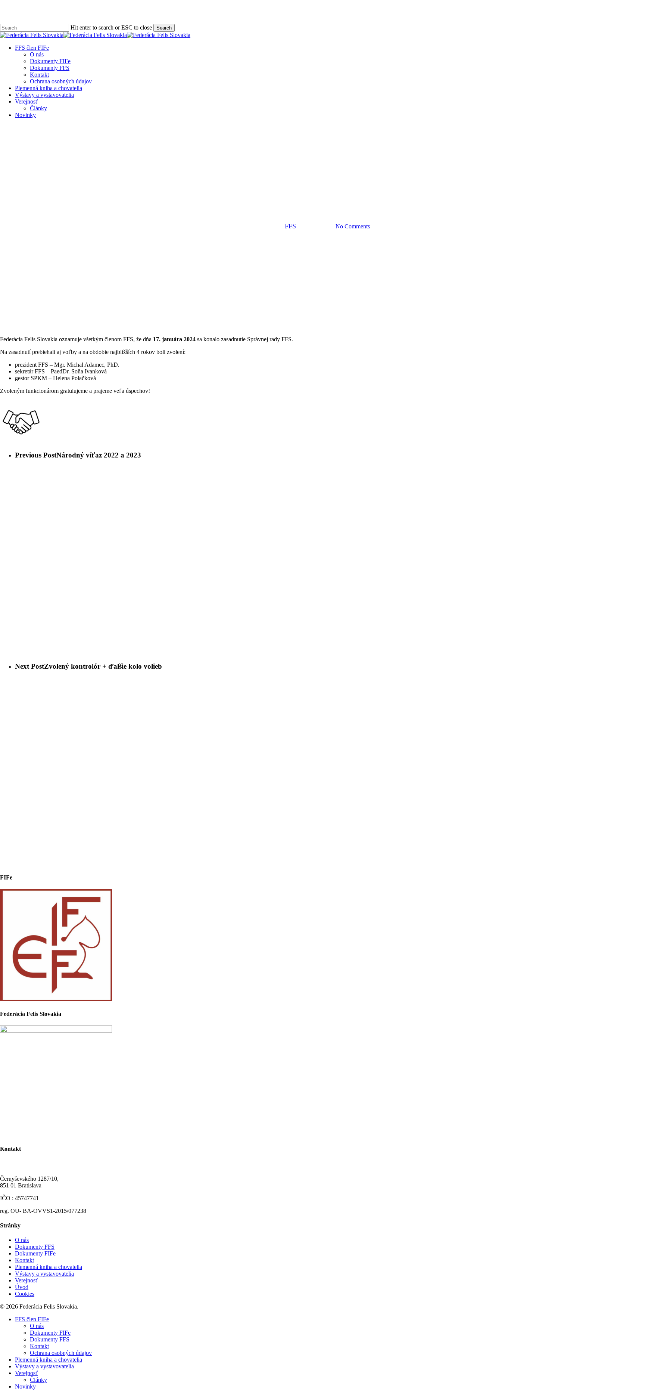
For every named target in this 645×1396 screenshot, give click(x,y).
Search (164, 28)
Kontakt (24, 1260)
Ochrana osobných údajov (61, 1353)
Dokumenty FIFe (35, 1253)
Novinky (322, 188)
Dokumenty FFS (34, 1247)
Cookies (24, 1294)
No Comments (353, 226)
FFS (290, 226)
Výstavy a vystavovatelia (44, 1273)
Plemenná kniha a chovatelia (48, 1267)
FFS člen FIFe (32, 1319)
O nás (22, 1240)
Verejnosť (26, 1280)
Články (38, 1380)
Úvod (21, 1287)
